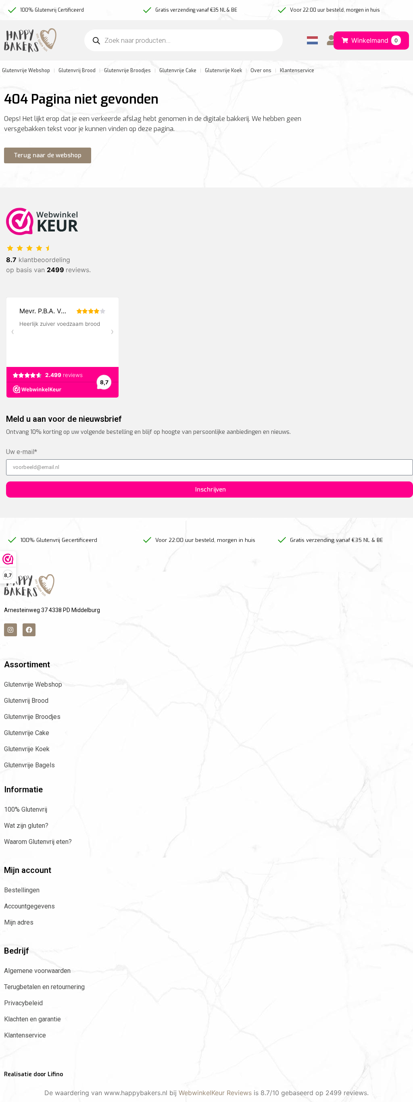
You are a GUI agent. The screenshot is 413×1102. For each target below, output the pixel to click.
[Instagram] (10, 629)
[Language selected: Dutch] (310, 40)
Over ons (260, 70)
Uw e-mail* (21, 452)
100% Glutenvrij (25, 809)
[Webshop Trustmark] (42, 233)
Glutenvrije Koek (223, 70)
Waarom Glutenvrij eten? (38, 842)
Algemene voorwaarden (37, 971)
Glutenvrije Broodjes (127, 70)
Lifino (55, 1074)
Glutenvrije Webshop (33, 684)
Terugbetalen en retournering (44, 987)
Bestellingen (22, 890)
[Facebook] (29, 629)
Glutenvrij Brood (77, 70)
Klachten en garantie (32, 1019)
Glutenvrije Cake (177, 70)
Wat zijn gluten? (26, 825)
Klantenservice (297, 70)
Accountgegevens (29, 906)
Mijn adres (18, 922)
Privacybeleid (23, 1003)
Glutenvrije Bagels (29, 765)
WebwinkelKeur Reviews (215, 1093)
